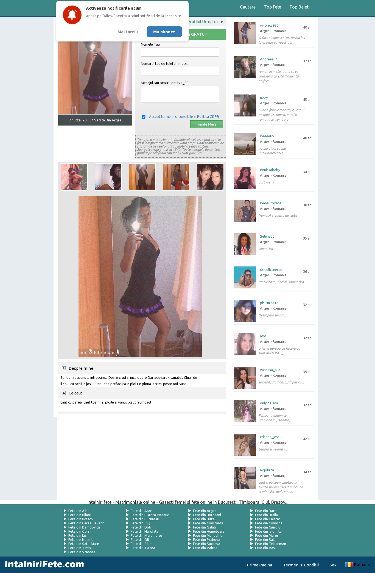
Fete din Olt (140, 539)
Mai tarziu (127, 31)
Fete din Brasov (80, 519)
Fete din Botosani (207, 515)
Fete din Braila (266, 515)
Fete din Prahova (206, 539)
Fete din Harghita (144, 531)
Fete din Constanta (208, 523)
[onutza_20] (74, 177)
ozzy (264, 97)
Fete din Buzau (205, 519)
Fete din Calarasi (268, 519)
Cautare (248, 6)
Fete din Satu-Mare (83, 544)
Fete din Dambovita (84, 527)
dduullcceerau (271, 269)
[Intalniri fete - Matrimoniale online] (43, 564)
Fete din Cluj (140, 523)
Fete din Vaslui (266, 548)
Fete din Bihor (79, 515)
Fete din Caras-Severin (86, 523)
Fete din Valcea (205, 548)
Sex (333, 565)
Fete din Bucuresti (145, 519)
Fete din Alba (78, 511)
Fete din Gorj (78, 531)
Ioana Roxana (271, 203)
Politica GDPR (208, 116)
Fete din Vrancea (81, 552)
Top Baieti (299, 6)
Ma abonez (164, 31)
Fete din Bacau (266, 511)
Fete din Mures (267, 535)
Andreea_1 (269, 59)
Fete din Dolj (141, 527)
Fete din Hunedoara (209, 531)
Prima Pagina (259, 565)
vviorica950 (269, 25)
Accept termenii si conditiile (171, 116)
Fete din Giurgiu (267, 527)
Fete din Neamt (80, 539)
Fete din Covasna (268, 523)
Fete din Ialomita (268, 531)
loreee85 (267, 136)
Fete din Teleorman (270, 544)
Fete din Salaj (265, 539)
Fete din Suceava (206, 544)
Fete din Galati (204, 527)
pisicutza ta (269, 303)
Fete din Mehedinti (208, 535)
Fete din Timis (79, 548)
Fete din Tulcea (143, 548)
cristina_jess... (271, 437)
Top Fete (272, 6)
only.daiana (269, 403)
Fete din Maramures (147, 535)
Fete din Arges (204, 511)
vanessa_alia (270, 370)
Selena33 (267, 236)
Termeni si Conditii (301, 565)
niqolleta (267, 470)
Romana (362, 564)
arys (263, 336)
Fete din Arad (141, 511)
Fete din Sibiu (141, 544)
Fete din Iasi (77, 535)
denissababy (270, 170)
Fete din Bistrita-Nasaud (150, 515)
